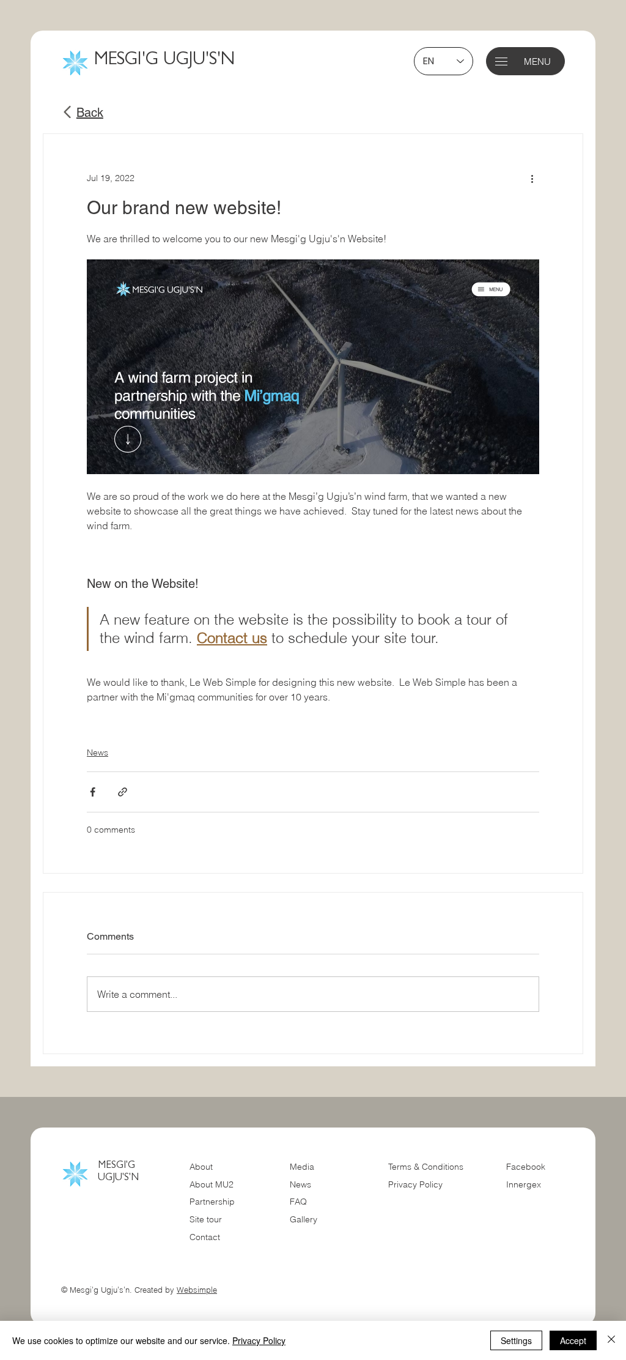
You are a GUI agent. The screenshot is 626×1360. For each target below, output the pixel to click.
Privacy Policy (415, 1184)
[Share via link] (122, 792)
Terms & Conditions (427, 1166)
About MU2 (212, 1184)
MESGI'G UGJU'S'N (164, 61)
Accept (573, 1340)
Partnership (212, 1201)
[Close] (611, 1340)
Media (302, 1166)
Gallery (303, 1219)
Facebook (525, 1166)
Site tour (206, 1219)
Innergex (523, 1184)
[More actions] (532, 178)
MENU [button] (537, 61)
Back (89, 112)
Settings (516, 1340)
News (97, 752)
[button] (501, 61)
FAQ (298, 1201)
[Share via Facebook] (92, 792)
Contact (205, 1237)
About (201, 1166)
